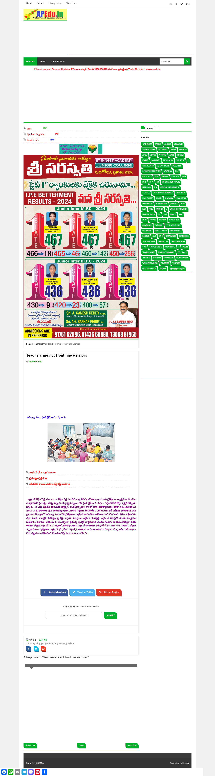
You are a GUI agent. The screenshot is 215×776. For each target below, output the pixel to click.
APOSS (153, 155)
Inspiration (147, 204)
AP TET (173, 149)
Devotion (168, 171)
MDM (144, 220)
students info (155, 247)
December (177, 166)
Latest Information (178, 209)
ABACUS (158, 144)
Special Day (163, 241)
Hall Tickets (147, 198)
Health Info (48, 140)
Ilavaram (169, 198)
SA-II (161, 236)
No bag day (174, 220)
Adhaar (167, 144)
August (180, 155)
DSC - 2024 (147, 177)
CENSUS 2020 (148, 166)
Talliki (185, 247)
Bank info (156, 160)
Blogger (185, 763)
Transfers (168, 258)
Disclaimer (70, 3)
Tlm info (146, 258)
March (173, 214)
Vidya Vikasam (182, 258)
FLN (155, 187)
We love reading (150, 263)
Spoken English (50, 134)
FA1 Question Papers (171, 182)
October (159, 225)
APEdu (43, 640)
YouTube (176, 263)
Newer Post (30, 745)
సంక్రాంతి (162, 268)
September (184, 236)
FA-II (184, 177)
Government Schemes (163, 193)
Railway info (175, 231)
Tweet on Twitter (85, 592)
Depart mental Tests (151, 171)
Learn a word (148, 214)
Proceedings (161, 231)
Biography (168, 160)
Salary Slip (58, 61)
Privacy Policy (55, 3)
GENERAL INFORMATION (169, 187)
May (181, 214)
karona (159, 209)
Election (175, 177)
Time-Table (182, 252)
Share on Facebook (57, 592)
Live (165, 214)
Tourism (157, 258)
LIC (159, 214)
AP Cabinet (162, 149)
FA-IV (151, 182)
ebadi (43, 61)
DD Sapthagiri (163, 166)
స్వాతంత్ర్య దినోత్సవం (177, 268)
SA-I (154, 236)
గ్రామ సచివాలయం (149, 268)
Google (146, 193)
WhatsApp (165, 263)
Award (145, 160)
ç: (188, 160)
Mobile (153, 220)
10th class (147, 144)
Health (159, 198)
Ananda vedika (148, 149)
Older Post (132, 745)
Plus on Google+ (111, 592)
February (146, 187)
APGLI (144, 155)
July (144, 209)
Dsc (176, 171)
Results (145, 236)
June (151, 209)
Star (144, 247)
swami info (170, 247)
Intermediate (161, 204)
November (147, 225)
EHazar (165, 177)
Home (31, 61)
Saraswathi (171, 236)
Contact (40, 3)
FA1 (158, 182)
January (174, 204)
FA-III (144, 182)
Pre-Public (147, 231)
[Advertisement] (130, 30)
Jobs (44, 128)
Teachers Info (35, 361)
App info (162, 155)
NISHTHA (162, 220)
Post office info (173, 225)
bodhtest (180, 160)
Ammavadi (178, 144)
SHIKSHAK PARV (148, 241)
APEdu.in (183, 149)
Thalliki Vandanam (166, 252)
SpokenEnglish (178, 241)
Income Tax (181, 198)
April (171, 155)
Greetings (180, 193)
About (28, 3)
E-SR (157, 177)
